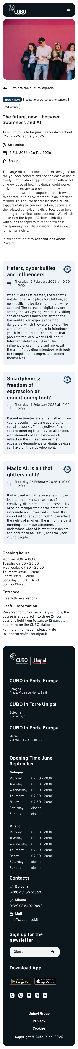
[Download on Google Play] (20, 981)
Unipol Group (39, 1014)
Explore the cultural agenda (32, 88)
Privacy (39, 1021)
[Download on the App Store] (45, 981)
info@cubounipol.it (24, 920)
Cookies (39, 1029)
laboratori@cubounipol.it (27, 634)
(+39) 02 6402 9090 (26, 906)
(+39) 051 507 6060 (25, 892)
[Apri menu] (68, 10)
